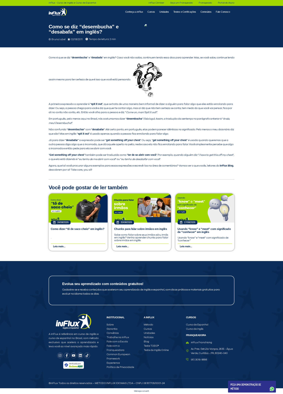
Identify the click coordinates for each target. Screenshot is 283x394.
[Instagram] (60, 355)
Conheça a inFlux (134, 11)
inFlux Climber (156, 3)
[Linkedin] (80, 355)
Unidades (164, 11)
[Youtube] (73, 355)
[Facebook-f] (67, 355)
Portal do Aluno (226, 3)
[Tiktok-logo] (87, 355)
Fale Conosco (223, 11)
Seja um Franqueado (181, 3)
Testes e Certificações (184, 11)
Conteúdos (206, 11)
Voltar (237, 381)
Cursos (151, 11)
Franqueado (205, 3)
